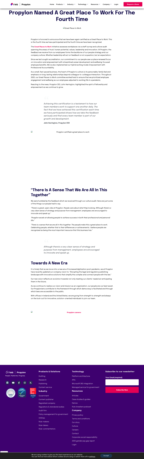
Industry (70, 4)
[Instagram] (25, 383)
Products (59, 4)
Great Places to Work (43, 47)
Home (52, 4)
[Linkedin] (7, 383)
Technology (82, 4)
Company (106, 4)
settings (92, 456)
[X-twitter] (30, 383)
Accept (106, 455)
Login (116, 4)
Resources (94, 4)
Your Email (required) (113, 377)
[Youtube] (13, 383)
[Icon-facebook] (19, 383)
